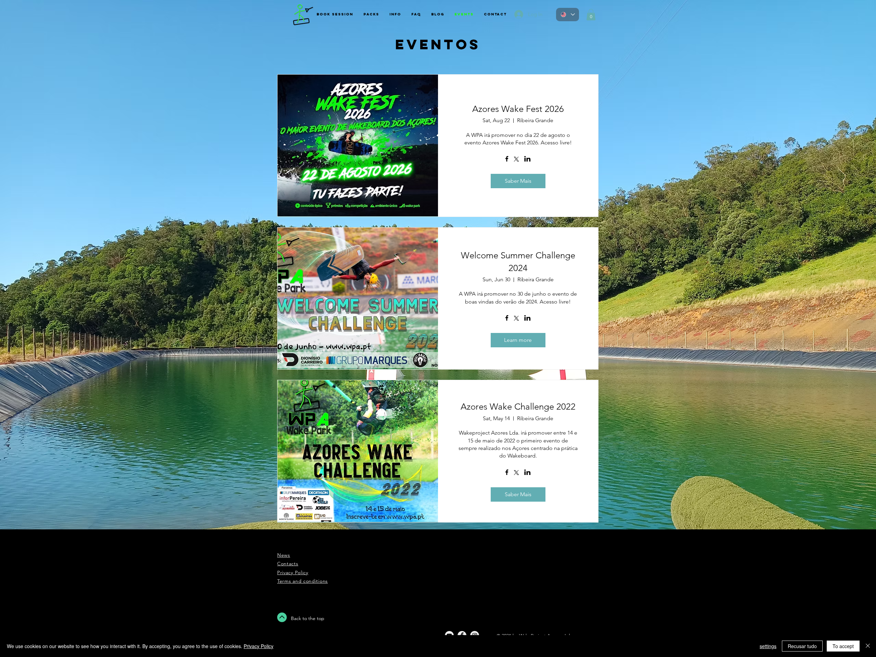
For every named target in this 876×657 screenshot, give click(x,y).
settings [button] (768, 646)
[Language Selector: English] (567, 14)
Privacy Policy (258, 646)
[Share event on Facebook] (506, 159)
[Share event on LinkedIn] (527, 159)
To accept (843, 646)
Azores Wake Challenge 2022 (518, 406)
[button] (591, 14)
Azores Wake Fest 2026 (518, 109)
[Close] (868, 646)
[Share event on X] (516, 160)
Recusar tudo (802, 646)
